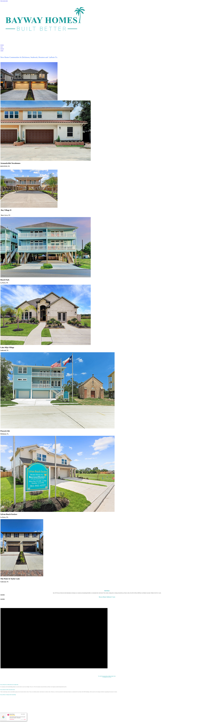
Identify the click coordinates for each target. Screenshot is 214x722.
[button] (2, 594)
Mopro (25, 719)
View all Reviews (12, 719)
